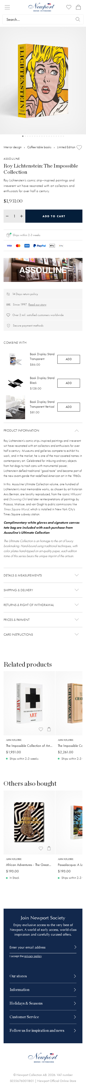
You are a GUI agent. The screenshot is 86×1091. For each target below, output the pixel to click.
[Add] (79, 147)
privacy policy (33, 956)
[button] (43, 430)
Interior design (13, 147)
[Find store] (78, 19)
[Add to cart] (49, 729)
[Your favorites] (69, 7)
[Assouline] (43, 270)
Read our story (37, 304)
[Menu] (7, 7)
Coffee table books (39, 147)
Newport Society (47, 918)
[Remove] (7, 216)
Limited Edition (66, 147)
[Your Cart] (78, 7)
